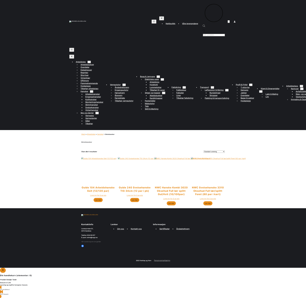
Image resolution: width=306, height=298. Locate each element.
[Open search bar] (204, 26)
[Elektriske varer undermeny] (162, 79)
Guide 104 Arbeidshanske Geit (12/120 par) (98, 189)
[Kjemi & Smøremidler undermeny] (260, 91)
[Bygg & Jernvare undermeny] (158, 76)
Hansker (100, 134)
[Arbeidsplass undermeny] (301, 86)
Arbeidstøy (91, 134)
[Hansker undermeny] (91, 91)
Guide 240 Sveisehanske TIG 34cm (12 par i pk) (135, 189)
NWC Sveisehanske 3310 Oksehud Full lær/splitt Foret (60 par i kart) (208, 191)
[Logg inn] (234, 21)
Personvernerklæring (162, 260)
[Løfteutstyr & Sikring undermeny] (227, 90)
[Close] (3, 270)
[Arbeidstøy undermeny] (89, 62)
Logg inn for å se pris (98, 195)
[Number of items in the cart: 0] (229, 21)
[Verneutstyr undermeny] (124, 85)
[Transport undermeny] (212, 87)
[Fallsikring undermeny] (184, 87)
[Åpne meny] (154, 22)
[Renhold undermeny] (301, 89)
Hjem (83, 134)
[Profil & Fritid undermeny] (250, 85)
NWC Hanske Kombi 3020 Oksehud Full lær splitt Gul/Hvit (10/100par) (171, 191)
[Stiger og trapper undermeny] (163, 93)
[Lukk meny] (161, 18)
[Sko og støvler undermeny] (97, 113)
